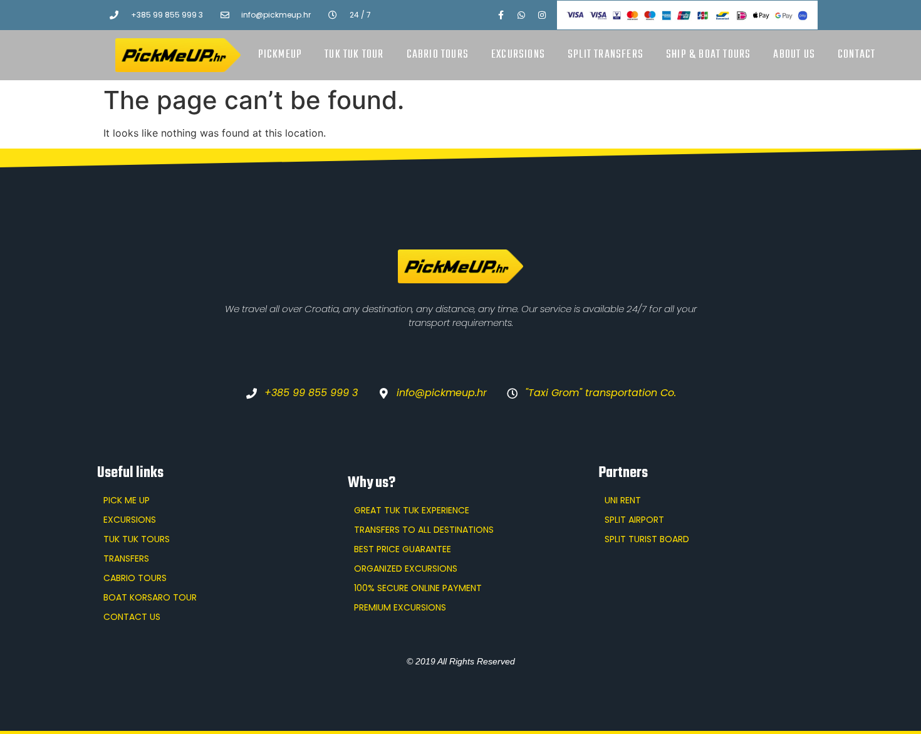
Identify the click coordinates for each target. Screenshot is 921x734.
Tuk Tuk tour (354, 55)
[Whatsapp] (521, 15)
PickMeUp (280, 55)
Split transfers (605, 55)
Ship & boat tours (708, 55)
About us (794, 55)
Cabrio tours (438, 55)
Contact (856, 55)
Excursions (518, 55)
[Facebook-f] (500, 15)
